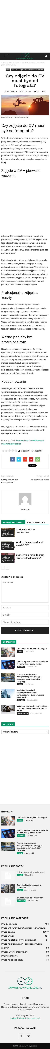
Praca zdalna (8, 932)
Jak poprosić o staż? (39, 480)
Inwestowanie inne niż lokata (30, 898)
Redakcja (13, 91)
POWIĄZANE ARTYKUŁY (13, 522)
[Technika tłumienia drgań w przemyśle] (8, 888)
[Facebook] (21, 1036)
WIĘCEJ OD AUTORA (36, 522)
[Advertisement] (25, 26)
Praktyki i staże (9, 924)
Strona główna (6, 62)
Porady (20, 875)
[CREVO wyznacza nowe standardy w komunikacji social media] (8, 664)
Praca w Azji (7, 936)
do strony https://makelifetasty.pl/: (30, 440)
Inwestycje (21, 900)
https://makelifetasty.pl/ (11, 444)
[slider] (9, 450)
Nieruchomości (23, 713)
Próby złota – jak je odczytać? (31, 872)
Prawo (20, 651)
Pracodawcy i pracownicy (14, 952)
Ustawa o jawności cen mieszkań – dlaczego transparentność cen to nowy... (33, 708)
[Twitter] (28, 1036)
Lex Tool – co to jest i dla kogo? (32, 649)
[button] (46, 56)
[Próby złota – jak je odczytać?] (8, 875)
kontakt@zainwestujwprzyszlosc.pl (25, 1018)
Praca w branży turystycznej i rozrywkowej (23, 928)
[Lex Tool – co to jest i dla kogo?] (8, 652)
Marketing (21, 667)
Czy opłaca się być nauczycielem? (9, 481)
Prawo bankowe (9, 956)
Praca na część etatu (12, 960)
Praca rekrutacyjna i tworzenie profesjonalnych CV (27, 70)
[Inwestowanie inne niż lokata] (8, 901)
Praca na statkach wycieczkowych (18, 940)
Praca (8, 70)
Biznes (20, 890)
